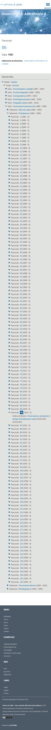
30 (21, 218)
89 (21, 432)
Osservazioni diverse (27, 585)
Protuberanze (24, 113)
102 (21, 478)
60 (21, 322)
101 (21, 474)
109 (21, 502)
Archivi (6, 619)
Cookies (6, 690)
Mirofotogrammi (25, 589)
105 (21, 488)
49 (21, 284)
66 (21, 343)
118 (21, 533)
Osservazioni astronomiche (24, 106)
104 (21, 484)
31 (21, 221)
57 (21, 312)
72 (21, 364)
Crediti (6, 687)
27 (21, 207)
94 (21, 450)
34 (21, 231)
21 (21, 186)
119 (21, 537)
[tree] (25, 335)
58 (21, 315)
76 (21, 378)
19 (21, 179)
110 (21, 505)
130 (21, 575)
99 (21, 467)
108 (21, 498)
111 (21, 509)
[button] (2, 81)
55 (21, 305)
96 (21, 457)
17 (21, 172)
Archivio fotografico (20, 92)
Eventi (6, 625)
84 (21, 405)
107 (21, 495)
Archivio (15, 85)
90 (21, 436)
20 (21, 183)
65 (21, 339)
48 (21, 280)
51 (21, 291)
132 (21, 582)
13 (21, 158)
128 (21, 568)
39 (21, 249)
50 (21, 287)
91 (21, 439)
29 (21, 214)
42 (21, 259)
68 (21, 350)
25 (21, 200)
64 (21, 336)
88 (21, 429)
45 (21, 270)
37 (21, 242)
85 (21, 409)
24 (21, 197)
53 (21, 298)
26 (21, 204)
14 (21, 162)
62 (21, 329)
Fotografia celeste (20, 103)
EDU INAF (7, 672)
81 (21, 395)
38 (21, 245)
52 (21, 294)
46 (21, 273)
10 (21, 148)
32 (21, 225)
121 (21, 544)
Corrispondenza (19, 96)
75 (21, 374)
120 (21, 540)
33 (21, 228)
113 (21, 516)
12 (21, 155)
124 (21, 554)
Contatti (6, 631)
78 (21, 385)
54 (21, 301)
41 (21, 256)
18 (21, 176)
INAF (5, 669)
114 (21, 519)
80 (21, 392)
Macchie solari (24, 110)
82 (21, 398)
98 (21, 464)
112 (21, 512)
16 (21, 169)
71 (21, 360)
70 (21, 357)
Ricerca (6, 628)
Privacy (6, 693)
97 (21, 460)
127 (21, 564)
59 (21, 318)
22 (21, 190)
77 (21, 381)
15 (21, 165)
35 (21, 235)
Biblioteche (7, 616)
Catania (14, 82)
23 (21, 193)
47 (21, 277)
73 (21, 367)
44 (21, 266)
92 (21, 443)
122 (21, 547)
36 (21, 238)
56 (21, 308)
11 (21, 151)
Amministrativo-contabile (23, 89)
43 (21, 263)
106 (21, 491)
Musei (6, 622)
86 (22, 412)
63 (21, 332)
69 (21, 353)
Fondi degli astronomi (21, 99)
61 (21, 325)
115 (21, 523)
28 (21, 211)
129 (21, 571)
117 (21, 530)
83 (21, 402)
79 (21, 388)
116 (21, 526)
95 (21, 453)
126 (21, 561)
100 (21, 471)
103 (21, 481)
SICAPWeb (13, 725)
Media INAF (7, 675)
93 (21, 446)
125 (21, 558)
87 (21, 425)
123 (21, 551)
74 (21, 371)
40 (21, 252)
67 (21, 346)
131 (21, 578)
